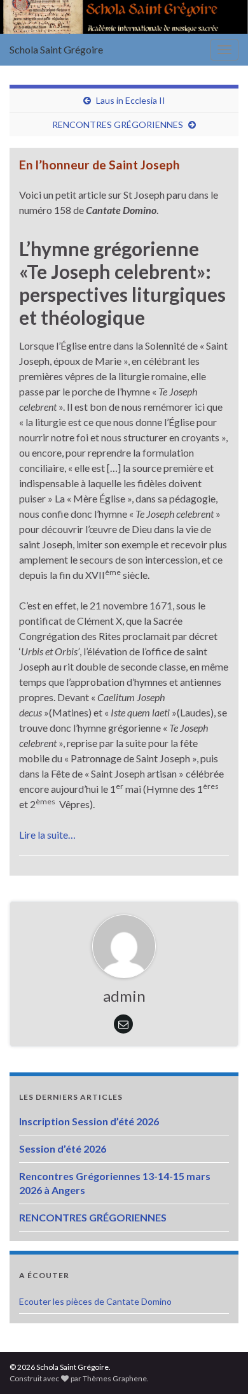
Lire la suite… (47, 835)
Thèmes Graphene (115, 1378)
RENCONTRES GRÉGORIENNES (117, 124)
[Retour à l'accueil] (124, 17)
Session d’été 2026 (62, 1148)
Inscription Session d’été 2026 (89, 1121)
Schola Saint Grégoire (56, 49)
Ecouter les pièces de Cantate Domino (95, 1301)
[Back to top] (219, 1365)
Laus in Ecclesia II (130, 100)
